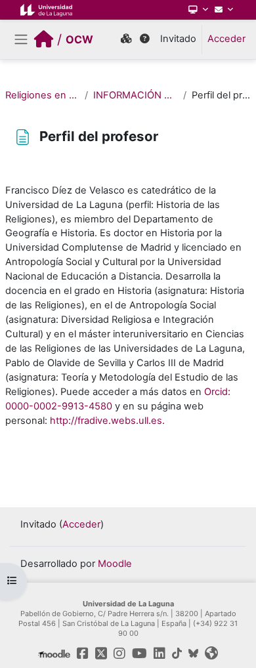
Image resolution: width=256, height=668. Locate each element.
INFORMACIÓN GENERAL (136, 95)
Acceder (226, 39)
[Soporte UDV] (144, 39)
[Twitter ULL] (101, 653)
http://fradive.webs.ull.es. (107, 421)
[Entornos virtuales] (126, 39)
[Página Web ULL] (46, 10)
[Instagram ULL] (119, 653)
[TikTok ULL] (177, 653)
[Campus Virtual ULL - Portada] (43, 39)
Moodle (115, 564)
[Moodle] (54, 653)
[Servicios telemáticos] (198, 10)
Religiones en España (42, 95)
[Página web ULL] (211, 653)
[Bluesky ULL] (193, 653)
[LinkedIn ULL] (159, 653)
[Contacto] (224, 10)
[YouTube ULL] (139, 653)
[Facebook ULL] (83, 653)
